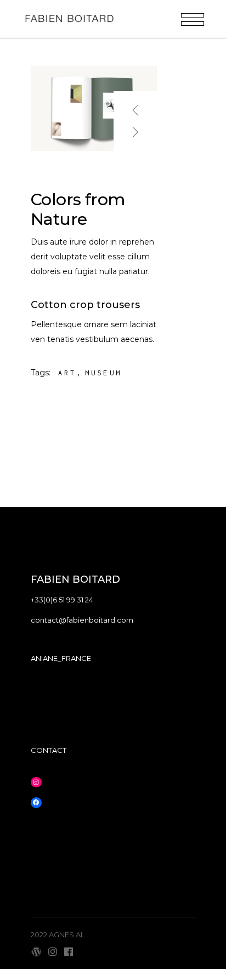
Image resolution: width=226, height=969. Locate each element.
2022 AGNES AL (57, 934)
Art (67, 373)
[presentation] (135, 106)
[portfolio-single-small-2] (94, 108)
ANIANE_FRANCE (61, 658)
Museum (103, 373)
